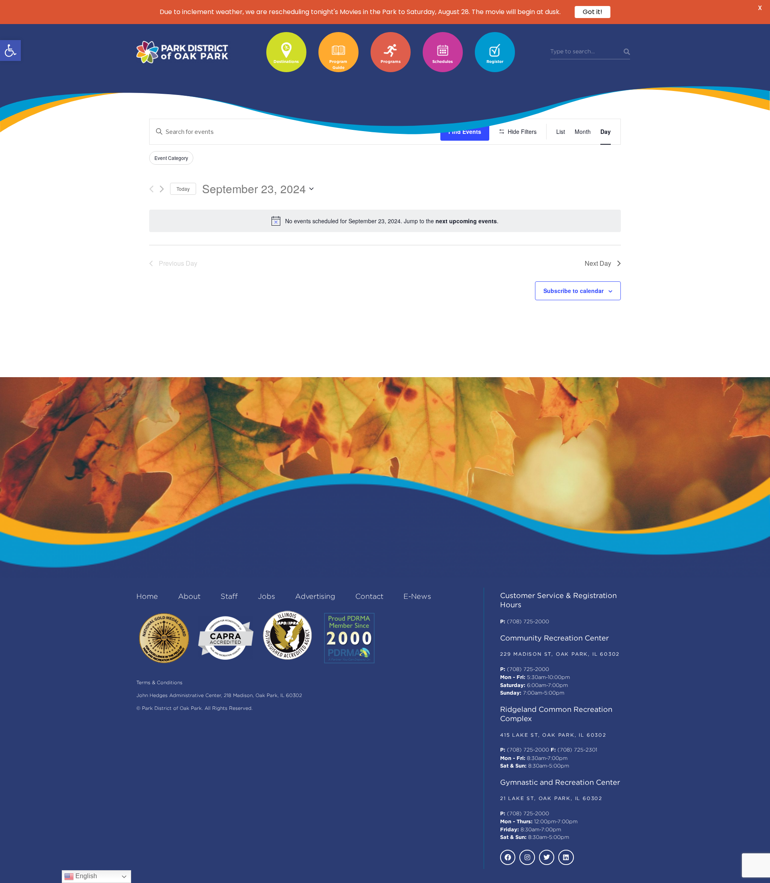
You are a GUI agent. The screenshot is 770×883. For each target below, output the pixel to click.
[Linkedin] (565, 857)
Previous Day (178, 263)
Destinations (286, 62)
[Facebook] (507, 857)
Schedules (442, 62)
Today (183, 188)
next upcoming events (466, 221)
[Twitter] (546, 857)
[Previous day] (151, 189)
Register (494, 62)
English (85, 876)
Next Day (598, 263)
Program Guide (338, 65)
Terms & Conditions (159, 683)
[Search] (627, 52)
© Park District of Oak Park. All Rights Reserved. (194, 708)
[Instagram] (527, 857)
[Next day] (162, 189)
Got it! (592, 11)
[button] (10, 50)
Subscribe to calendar (573, 291)
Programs (391, 62)
